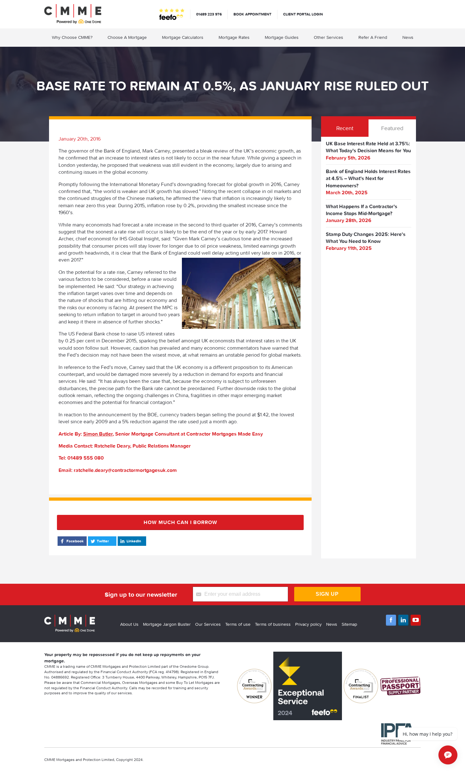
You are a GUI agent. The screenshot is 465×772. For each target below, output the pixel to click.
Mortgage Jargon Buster (167, 624)
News (407, 37)
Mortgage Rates (234, 37)
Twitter (103, 541)
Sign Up (327, 594)
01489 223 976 (209, 14)
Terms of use (238, 624)
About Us (129, 624)
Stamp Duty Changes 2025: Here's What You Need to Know (366, 237)
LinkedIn (134, 541)
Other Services (328, 37)
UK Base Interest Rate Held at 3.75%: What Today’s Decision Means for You (368, 147)
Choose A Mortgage (127, 37)
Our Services (208, 624)
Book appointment (252, 14)
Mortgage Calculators (182, 37)
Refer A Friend (372, 37)
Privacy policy (308, 624)
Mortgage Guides (282, 37)
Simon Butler (98, 434)
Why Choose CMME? (72, 37)
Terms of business (273, 624)
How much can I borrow (180, 522)
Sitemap (349, 624)
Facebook (75, 541)
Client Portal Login (303, 14)
